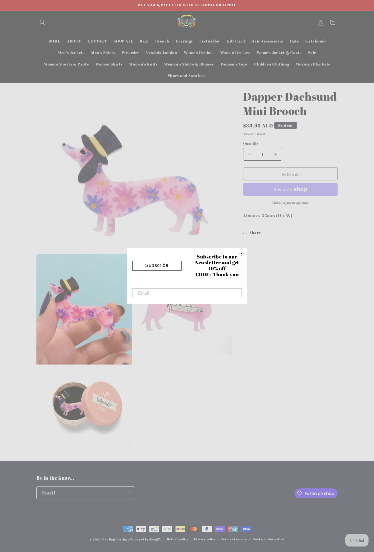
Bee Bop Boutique (116, 539)
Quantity (251, 143)
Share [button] (255, 232)
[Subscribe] (129, 492)
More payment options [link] (290, 202)
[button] (42, 22)
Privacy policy (204, 539)
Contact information (268, 539)
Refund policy (177, 539)
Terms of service (234, 539)
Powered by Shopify (145, 539)
